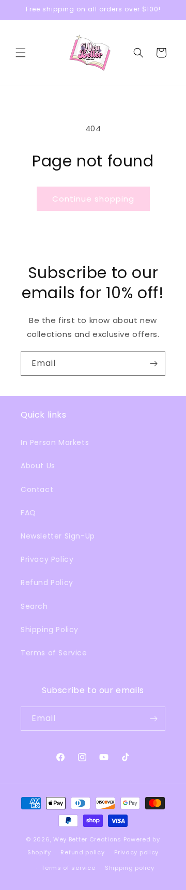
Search (34, 606)
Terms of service (68, 868)
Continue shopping (93, 198)
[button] (20, 52)
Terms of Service (54, 653)
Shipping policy (129, 868)
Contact (37, 489)
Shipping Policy (50, 629)
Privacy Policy (47, 559)
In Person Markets (55, 442)
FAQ (28, 513)
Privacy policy (136, 852)
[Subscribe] (153, 363)
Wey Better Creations (87, 839)
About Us (38, 466)
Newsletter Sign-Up (58, 536)
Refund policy (82, 852)
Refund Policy (47, 582)
